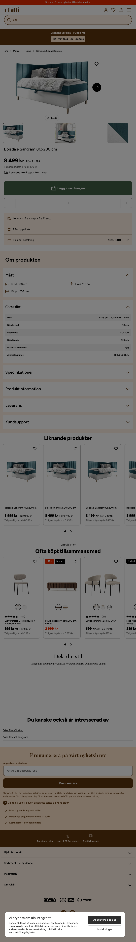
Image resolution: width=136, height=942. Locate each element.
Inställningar (104, 929)
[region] (65, 924)
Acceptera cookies (104, 919)
